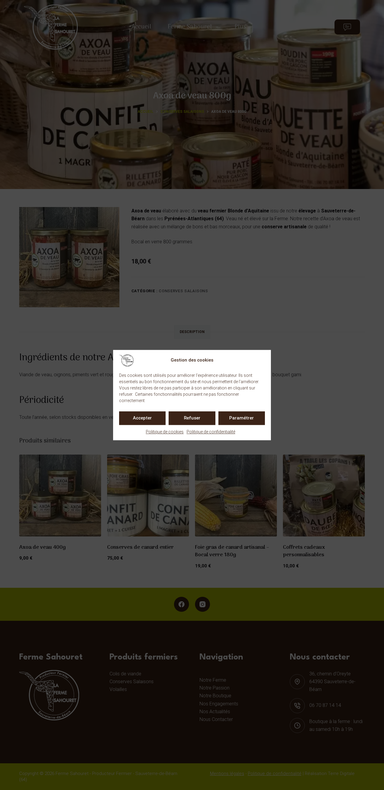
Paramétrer (241, 418)
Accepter (142, 418)
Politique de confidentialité (211, 431)
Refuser (192, 418)
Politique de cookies (165, 431)
